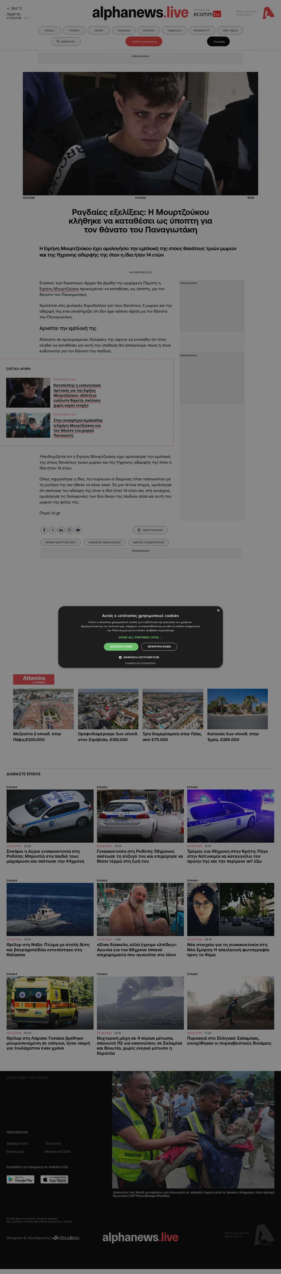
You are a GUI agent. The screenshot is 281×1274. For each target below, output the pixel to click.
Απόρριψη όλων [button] (159, 646)
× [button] (218, 610)
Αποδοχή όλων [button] (121, 646)
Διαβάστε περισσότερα (160, 630)
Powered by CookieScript (140, 663)
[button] (140, 637)
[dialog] (140, 637)
